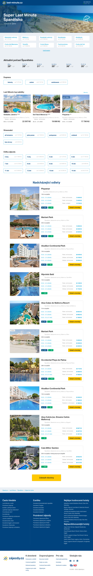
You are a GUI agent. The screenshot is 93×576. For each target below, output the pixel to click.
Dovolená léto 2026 (8, 520)
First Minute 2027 (7, 512)
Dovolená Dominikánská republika (42, 503)
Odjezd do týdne (29, 490)
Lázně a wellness (7, 518)
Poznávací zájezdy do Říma (41, 518)
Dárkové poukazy (31, 565)
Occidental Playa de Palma (53, 360)
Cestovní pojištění (31, 562)
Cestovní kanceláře (44, 565)
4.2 (45, 466)
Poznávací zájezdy (7, 505)
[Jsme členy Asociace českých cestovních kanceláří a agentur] (71, 565)
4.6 (45, 236)
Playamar (45, 188)
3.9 (45, 207)
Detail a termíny (75, 207)
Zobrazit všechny (46, 478)
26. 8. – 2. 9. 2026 (38, 121)
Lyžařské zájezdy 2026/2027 (10, 510)
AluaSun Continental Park (53, 246)
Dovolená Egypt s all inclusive (10, 523)
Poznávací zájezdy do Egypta (41, 527)
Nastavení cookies (61, 565)
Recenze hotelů (43, 559)
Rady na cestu (43, 562)
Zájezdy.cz (5, 490)
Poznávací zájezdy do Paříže (41, 522)
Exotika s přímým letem (9, 507)
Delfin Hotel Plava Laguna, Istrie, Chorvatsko (76, 539)
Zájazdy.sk (42, 568)
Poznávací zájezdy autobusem (11, 516)
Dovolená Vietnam (38, 512)
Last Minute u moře (8, 503)
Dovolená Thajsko (38, 505)
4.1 (52, 378)
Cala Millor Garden (50, 448)
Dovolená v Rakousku (8, 525)
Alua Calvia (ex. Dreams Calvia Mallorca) (55, 418)
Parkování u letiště (31, 559)
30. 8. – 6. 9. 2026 (8, 121)
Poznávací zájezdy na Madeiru (11, 527)
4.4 (45, 293)
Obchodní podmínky (61, 559)
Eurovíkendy (5, 514)
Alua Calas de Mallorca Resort (55, 303)
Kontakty (58, 562)
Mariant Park (47, 217)
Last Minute (13, 490)
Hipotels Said (47, 274)
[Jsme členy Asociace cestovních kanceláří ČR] (75, 565)
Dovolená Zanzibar (38, 507)
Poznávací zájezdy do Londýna (42, 520)
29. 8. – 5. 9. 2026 (67, 121)
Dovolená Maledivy (38, 510)
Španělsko (20, 490)
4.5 (45, 378)
